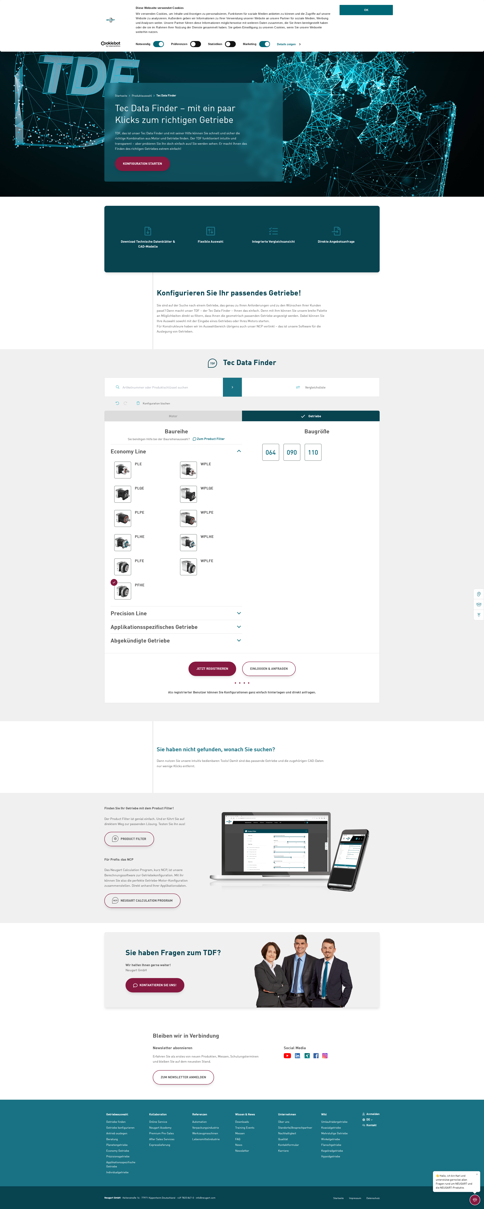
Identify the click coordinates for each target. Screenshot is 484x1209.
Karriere (283, 1150)
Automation (199, 1122)
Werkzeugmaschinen (205, 1133)
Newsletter (242, 1150)
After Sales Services (161, 1139)
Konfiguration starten (142, 163)
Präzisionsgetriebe (118, 1156)
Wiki (324, 1114)
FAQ (237, 1139)
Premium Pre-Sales (161, 1133)
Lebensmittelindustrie (206, 1139)
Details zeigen (286, 44)
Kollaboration (158, 1114)
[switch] (195, 44)
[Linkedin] (298, 1056)
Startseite (338, 1198)
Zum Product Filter (211, 439)
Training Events (244, 1127)
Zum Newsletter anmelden (183, 1077)
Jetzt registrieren (212, 668)
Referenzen (199, 1114)
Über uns (283, 1122)
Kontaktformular (288, 1145)
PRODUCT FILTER (133, 839)
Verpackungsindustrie (205, 1127)
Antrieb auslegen (116, 1133)
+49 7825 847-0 (185, 1197)
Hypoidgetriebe (330, 1156)
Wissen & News (245, 1114)
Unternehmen (287, 1114)
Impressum (355, 1198)
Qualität (283, 1139)
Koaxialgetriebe (331, 1127)
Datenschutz (373, 1198)
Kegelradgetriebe (332, 1150)
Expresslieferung (159, 1145)
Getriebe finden (116, 1122)
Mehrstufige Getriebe (334, 1133)
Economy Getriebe (117, 1150)
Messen (240, 1133)
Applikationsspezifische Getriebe (120, 1164)
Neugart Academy (160, 1127)
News (238, 1145)
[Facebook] (316, 1056)
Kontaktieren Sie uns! (158, 985)
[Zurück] (117, 403)
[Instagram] (324, 1056)
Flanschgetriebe (331, 1145)
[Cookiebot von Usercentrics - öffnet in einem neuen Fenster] (110, 44)
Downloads (242, 1122)
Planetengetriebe (117, 1145)
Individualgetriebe (117, 1172)
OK (366, 10)
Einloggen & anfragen (269, 668)
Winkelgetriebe (330, 1139)
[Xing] (307, 1056)
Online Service (158, 1122)
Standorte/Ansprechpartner (295, 1127)
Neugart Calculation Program (147, 900)
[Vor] (125, 403)
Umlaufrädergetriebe (334, 1122)
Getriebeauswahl (117, 1114)
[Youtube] (287, 1056)
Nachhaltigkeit (287, 1133)
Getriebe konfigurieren (120, 1127)
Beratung (112, 1139)
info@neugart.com (205, 1197)
